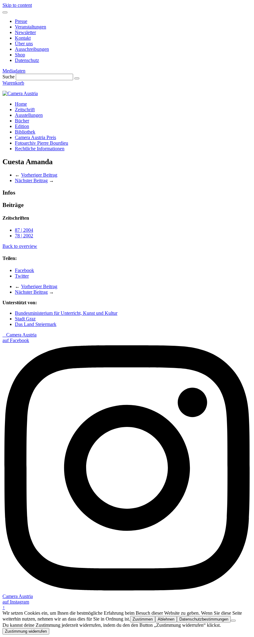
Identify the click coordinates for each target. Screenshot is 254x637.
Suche (8, 76)
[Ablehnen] (233, 621)
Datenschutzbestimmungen (203, 619)
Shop (20, 54)
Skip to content (17, 5)
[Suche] (76, 78)
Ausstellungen (29, 115)
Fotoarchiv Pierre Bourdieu (41, 143)
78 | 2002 (24, 235)
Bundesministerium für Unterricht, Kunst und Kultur (66, 313)
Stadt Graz (25, 318)
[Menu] (4, 12)
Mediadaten (13, 70)
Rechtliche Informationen (39, 148)
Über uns (24, 43)
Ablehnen (166, 619)
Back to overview (19, 246)
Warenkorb (13, 83)
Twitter (22, 276)
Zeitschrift (25, 109)
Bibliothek (25, 131)
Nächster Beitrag (31, 180)
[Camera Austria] (20, 93)
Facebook (24, 270)
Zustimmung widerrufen (26, 631)
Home (21, 104)
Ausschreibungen (32, 49)
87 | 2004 (24, 230)
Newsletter (25, 32)
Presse (21, 21)
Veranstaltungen (30, 26)
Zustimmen (143, 619)
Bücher (22, 120)
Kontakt (23, 38)
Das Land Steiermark (35, 324)
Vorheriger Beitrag (39, 175)
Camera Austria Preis (35, 137)
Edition (22, 126)
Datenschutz (27, 60)
